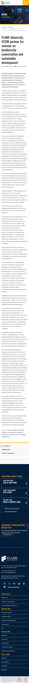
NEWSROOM (6, 449)
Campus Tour (4, 597)
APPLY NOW (9, 491)
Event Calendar (5, 662)
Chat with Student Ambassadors (9, 605)
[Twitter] (9, 584)
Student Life (4, 635)
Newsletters (4, 669)
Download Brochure (11, 511)
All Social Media (13, 587)
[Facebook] (4, 584)
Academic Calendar (6, 616)
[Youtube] (19, 584)
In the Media (4, 665)
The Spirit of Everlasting (7, 647)
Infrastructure (4, 639)
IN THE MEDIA (6, 446)
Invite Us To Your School (12, 508)
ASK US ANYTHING (10, 481)
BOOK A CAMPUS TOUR (11, 501)
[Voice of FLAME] (4, 587)
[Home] (5, 2)
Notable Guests (5, 643)
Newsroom (4, 658)
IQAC (2, 628)
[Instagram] (14, 584)
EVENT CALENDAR (8, 453)
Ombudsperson (5, 624)
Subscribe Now (7, 534)
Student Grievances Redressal (8, 620)
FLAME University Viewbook (8, 651)
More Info (19, 679)
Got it (25, 679)
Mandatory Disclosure (6, 612)
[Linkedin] (24, 584)
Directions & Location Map (7, 601)
